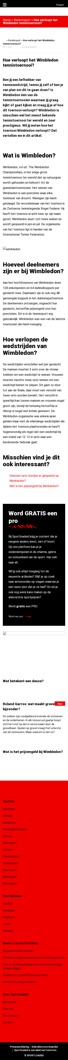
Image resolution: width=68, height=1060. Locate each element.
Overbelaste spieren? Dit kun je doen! (25, 975)
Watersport (10, 869)
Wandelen (9, 910)
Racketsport (22, 20)
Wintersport (10, 883)
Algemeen (9, 809)
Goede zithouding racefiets (19, 981)
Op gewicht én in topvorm (18, 950)
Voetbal (7, 903)
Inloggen (60, 4)
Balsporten (9, 822)
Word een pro (16, 616)
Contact (8, 1022)
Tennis (7, 923)
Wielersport (10, 876)
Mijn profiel (9, 1002)
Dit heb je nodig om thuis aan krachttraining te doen (34, 957)
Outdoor (8, 849)
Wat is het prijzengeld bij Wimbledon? (34, 486)
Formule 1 (9, 930)
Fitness (7, 836)
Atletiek (7, 815)
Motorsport (10, 842)
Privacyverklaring (19, 1047)
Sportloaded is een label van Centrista (35, 1050)
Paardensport (11, 856)
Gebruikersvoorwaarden (45, 1047)
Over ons (8, 1008)
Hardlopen (9, 917)
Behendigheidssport (15, 829)
